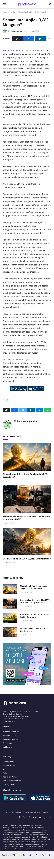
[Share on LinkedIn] (40, 38)
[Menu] (4, 4)
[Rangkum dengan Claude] (36, 855)
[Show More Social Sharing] (48, 38)
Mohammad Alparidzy (18, 31)
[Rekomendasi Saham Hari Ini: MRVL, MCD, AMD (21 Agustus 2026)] (27, 499)
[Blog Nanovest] (27, 4)
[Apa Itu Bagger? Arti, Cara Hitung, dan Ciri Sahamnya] (10, 618)
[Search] (50, 4)
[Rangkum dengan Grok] (43, 855)
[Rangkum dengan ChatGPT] (24, 855)
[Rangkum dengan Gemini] (49, 855)
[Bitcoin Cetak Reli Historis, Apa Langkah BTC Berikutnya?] (27, 457)
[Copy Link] (17, 38)
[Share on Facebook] (28, 38)
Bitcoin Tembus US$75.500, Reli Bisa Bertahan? (27, 559)
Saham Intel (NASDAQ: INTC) (17, 50)
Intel (25, 201)
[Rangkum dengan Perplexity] (30, 855)
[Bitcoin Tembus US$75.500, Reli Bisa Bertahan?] (27, 541)
